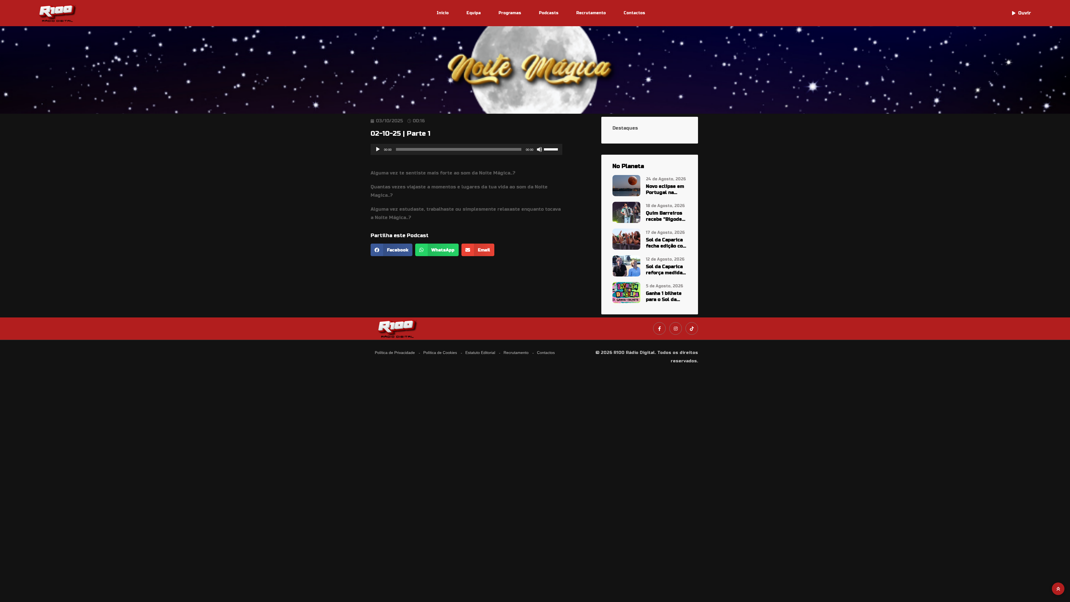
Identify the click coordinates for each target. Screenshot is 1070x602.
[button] (391, 250)
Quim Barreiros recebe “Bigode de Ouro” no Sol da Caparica (664, 216)
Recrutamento (591, 13)
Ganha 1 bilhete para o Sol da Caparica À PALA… (664, 297)
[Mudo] (539, 149)
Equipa (473, 13)
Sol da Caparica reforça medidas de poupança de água (665, 270)
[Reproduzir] (378, 149)
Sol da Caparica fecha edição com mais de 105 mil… (666, 243)
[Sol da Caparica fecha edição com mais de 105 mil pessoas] (626, 238)
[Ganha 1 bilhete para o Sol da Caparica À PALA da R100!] (626, 292)
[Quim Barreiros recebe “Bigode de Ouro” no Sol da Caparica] (626, 212)
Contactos (634, 13)
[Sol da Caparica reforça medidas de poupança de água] (626, 265)
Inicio (443, 13)
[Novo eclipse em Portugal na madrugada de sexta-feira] (626, 185)
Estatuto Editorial (480, 352)
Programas (509, 13)
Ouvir (1024, 13)
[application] (466, 149)
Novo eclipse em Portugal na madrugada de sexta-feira (665, 190)
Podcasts (548, 13)
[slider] (552, 149)
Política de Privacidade (395, 352)
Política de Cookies (440, 352)
